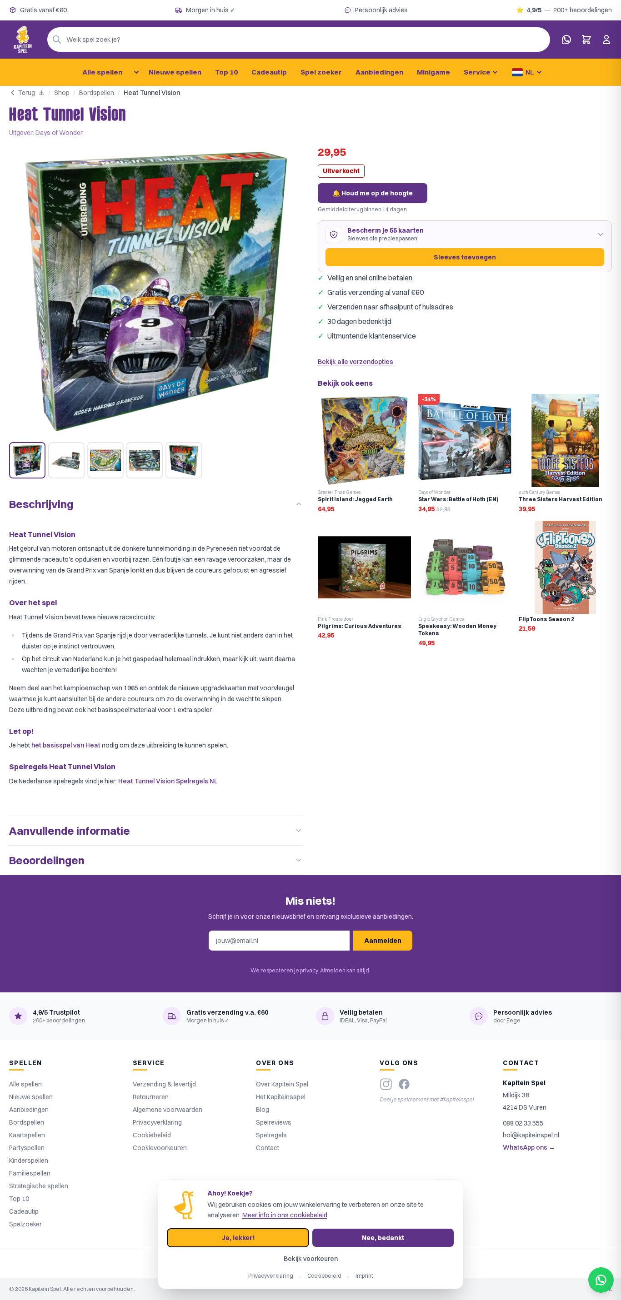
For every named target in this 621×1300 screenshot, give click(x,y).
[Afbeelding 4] (144, 460)
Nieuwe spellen (175, 72)
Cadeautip (269, 72)
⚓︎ (42, 93)
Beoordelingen (47, 860)
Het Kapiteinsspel (280, 1097)
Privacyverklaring (157, 1122)
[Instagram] (386, 1084)
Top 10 (226, 72)
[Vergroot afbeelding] (156, 291)
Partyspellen (27, 1148)
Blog (262, 1110)
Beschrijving (41, 504)
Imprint (364, 1275)
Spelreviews (273, 1122)
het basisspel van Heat (65, 745)
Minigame (433, 72)
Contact (267, 1148)
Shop (62, 93)
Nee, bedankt (383, 1238)
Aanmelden (382, 940)
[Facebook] (404, 1084)
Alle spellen (102, 72)
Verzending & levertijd (164, 1084)
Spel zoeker (321, 72)
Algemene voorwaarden (167, 1110)
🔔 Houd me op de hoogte (372, 193)
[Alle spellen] (136, 72)
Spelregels (271, 1135)
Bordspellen (96, 93)
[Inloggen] (606, 39)
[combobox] (298, 39)
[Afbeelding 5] (183, 460)
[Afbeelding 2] (66, 460)
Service (477, 72)
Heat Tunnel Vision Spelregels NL (168, 781)
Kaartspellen (27, 1135)
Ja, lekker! (238, 1238)
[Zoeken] (57, 39)
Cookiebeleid (152, 1135)
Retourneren (151, 1097)
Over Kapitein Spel (282, 1084)
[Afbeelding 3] (105, 460)
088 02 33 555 (523, 1123)
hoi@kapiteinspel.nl (531, 1135)
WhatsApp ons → (529, 1147)
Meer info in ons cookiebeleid (284, 1215)
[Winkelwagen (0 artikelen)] (586, 39)
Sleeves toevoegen (465, 257)
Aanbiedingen (379, 72)
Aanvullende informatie (69, 830)
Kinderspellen (28, 1160)
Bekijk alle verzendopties (355, 362)
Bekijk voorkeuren (311, 1259)
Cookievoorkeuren (160, 1148)
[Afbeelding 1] (27, 460)
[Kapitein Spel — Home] (22, 39)
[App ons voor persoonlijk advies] (566, 39)
